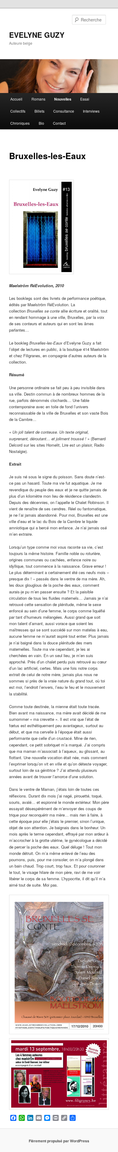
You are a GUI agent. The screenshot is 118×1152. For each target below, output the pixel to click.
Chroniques (20, 123)
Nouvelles (62, 99)
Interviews (91, 111)
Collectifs (17, 111)
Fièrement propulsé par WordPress (59, 1141)
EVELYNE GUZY (36, 35)
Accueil (16, 98)
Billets (39, 111)
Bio (41, 123)
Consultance (63, 111)
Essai (84, 98)
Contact (59, 123)
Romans (38, 98)
